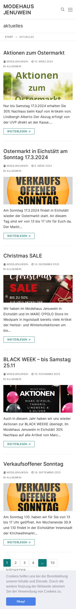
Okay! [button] (21, 601)
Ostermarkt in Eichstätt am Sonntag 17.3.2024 (35, 154)
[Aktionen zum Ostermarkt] (38, 86)
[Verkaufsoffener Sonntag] (38, 497)
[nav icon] (70, 9)
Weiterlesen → (19, 131)
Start (9, 36)
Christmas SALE (22, 256)
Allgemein (14, 66)
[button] (63, 591)
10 (52, 563)
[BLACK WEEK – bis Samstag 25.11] (38, 399)
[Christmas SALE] (38, 289)
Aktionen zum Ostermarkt (34, 53)
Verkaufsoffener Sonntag (33, 464)
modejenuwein (17, 61)
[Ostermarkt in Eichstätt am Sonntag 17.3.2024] (38, 190)
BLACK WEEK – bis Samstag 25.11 (37, 362)
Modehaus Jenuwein (18, 9)
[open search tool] (63, 9)
